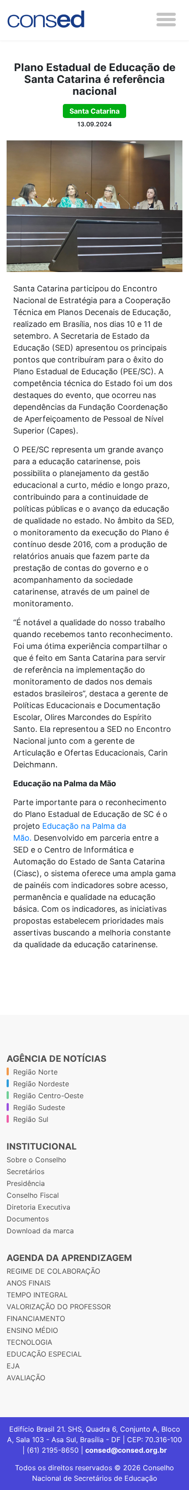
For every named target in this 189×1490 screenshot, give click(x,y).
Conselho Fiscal (33, 1195)
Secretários (25, 1171)
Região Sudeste (39, 1107)
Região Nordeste (41, 1083)
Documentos (28, 1218)
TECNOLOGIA (29, 1342)
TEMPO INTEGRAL (37, 1294)
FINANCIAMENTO (36, 1318)
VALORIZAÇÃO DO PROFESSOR (59, 1306)
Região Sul (30, 1119)
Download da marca (40, 1230)
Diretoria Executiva (38, 1207)
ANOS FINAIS (29, 1283)
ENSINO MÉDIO (32, 1330)
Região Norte (35, 1071)
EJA (13, 1365)
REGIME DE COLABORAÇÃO (53, 1271)
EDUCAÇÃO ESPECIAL (44, 1354)
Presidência (26, 1183)
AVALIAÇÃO (26, 1377)
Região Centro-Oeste (48, 1095)
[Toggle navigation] (166, 20)
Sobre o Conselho (36, 1159)
